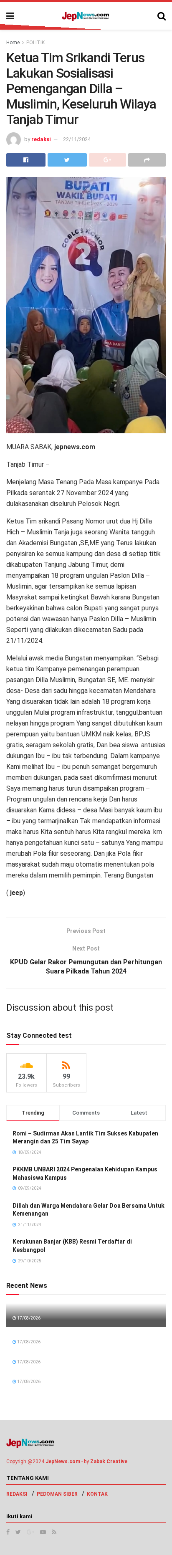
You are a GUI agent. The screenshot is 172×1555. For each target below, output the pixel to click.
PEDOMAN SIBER (57, 1494)
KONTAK (97, 1494)
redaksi (41, 139)
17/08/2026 (28, 1318)
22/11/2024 (77, 139)
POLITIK (35, 43)
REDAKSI (17, 1494)
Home (13, 43)
